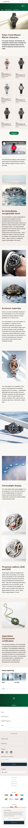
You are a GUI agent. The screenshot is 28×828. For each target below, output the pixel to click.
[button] (14, 772)
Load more (14, 133)
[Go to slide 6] (21, 689)
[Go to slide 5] (17, 689)
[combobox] (14, 772)
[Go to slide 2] (7, 689)
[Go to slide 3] (10, 689)
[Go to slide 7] (24, 689)
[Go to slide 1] (3, 689)
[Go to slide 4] (14, 689)
